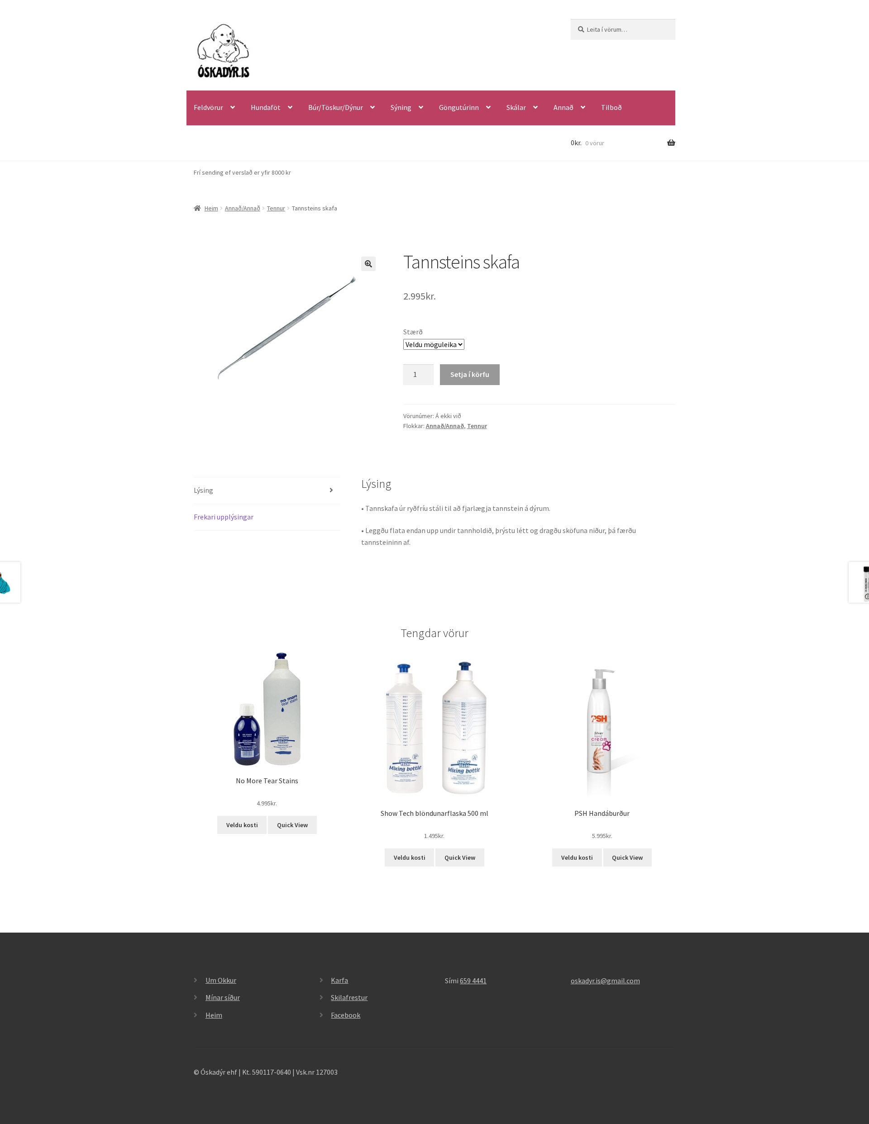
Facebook (345, 1014)
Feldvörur (208, 107)
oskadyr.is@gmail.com (605, 980)
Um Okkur (220, 980)
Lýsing (203, 490)
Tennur (276, 208)
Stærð (413, 331)
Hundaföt (266, 107)
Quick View (292, 825)
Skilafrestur (349, 997)
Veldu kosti (242, 825)
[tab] (267, 490)
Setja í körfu (469, 374)
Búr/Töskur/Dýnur (335, 107)
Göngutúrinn (459, 107)
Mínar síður (222, 997)
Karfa (339, 980)
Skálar (516, 107)
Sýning (401, 107)
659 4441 (473, 980)
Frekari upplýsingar (223, 516)
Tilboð (611, 107)
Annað (563, 107)
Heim (211, 208)
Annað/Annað (242, 208)
